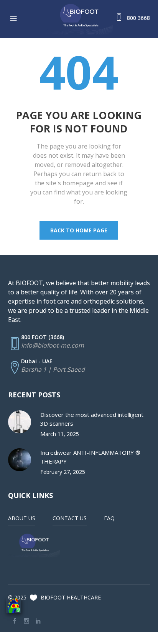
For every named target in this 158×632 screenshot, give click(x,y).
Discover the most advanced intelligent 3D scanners (91, 419)
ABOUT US (21, 518)
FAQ (109, 518)
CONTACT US (70, 518)
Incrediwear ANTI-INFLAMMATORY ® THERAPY (90, 457)
